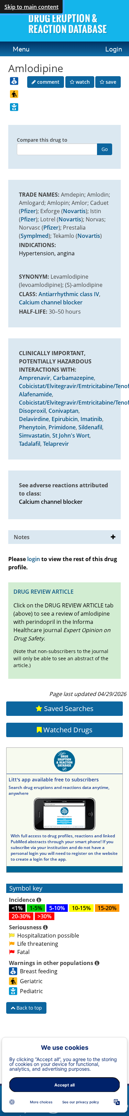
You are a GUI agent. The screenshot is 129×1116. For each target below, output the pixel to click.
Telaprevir (56, 443)
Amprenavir (34, 378)
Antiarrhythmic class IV (69, 294)
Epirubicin (65, 419)
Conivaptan (63, 411)
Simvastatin (34, 435)
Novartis (74, 211)
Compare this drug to (42, 140)
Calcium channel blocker (51, 302)
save (110, 82)
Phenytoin (32, 427)
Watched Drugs (67, 729)
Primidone (62, 427)
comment (48, 82)
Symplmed (35, 236)
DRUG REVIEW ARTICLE (43, 591)
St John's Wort (70, 435)
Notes (22, 537)
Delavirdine (34, 419)
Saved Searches (68, 708)
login (33, 559)
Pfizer (28, 211)
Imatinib (91, 419)
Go (104, 149)
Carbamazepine (73, 378)
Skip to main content (31, 7)
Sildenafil (90, 427)
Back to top (28, 1007)
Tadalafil (29, 443)
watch (82, 82)
